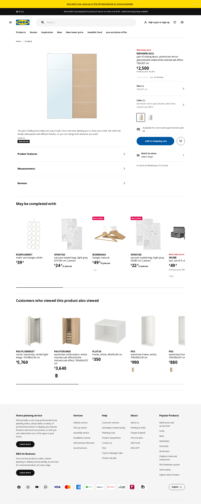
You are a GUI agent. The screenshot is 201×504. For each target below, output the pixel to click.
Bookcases (164, 451)
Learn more (25, 444)
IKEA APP (135, 447)
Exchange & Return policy (113, 427)
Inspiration (47, 32)
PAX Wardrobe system (169, 464)
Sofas (162, 431)
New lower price (74, 32)
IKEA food (135, 442)
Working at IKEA (138, 427)
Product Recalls (109, 458)
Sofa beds (164, 446)
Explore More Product (169, 474)
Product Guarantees (111, 437)
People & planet (138, 432)
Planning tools (108, 432)
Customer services (110, 422)
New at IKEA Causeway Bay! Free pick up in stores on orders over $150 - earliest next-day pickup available (106, 11)
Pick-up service (80, 427)
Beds (161, 436)
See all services (80, 447)
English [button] (175, 487)
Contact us (107, 442)
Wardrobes (164, 441)
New (59, 32)
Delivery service (80, 422)
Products (28, 41)
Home (18, 41)
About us (135, 422)
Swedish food (94, 32)
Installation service (81, 437)
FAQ (104, 447)
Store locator (137, 437)
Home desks (165, 469)
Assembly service (81, 432)
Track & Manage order (112, 453)
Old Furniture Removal (83, 442)
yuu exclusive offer (116, 32)
